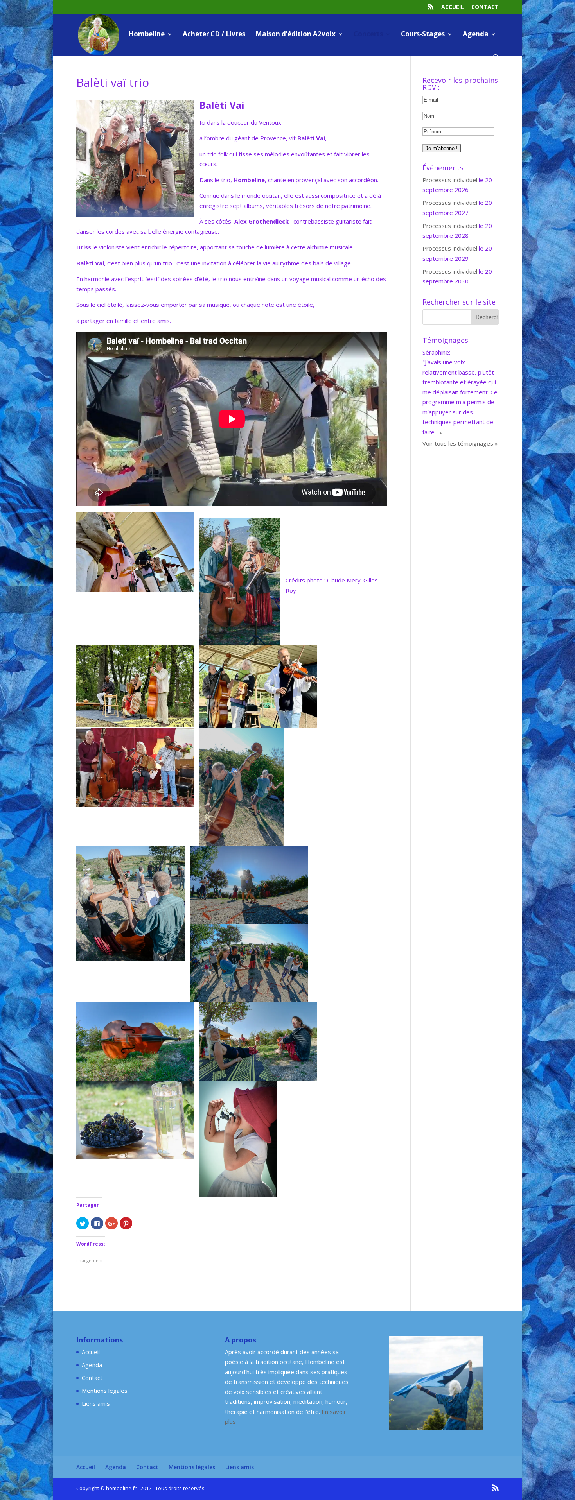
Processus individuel (449, 180)
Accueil (452, 7)
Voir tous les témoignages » (460, 423)
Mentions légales (105, 1390)
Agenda (476, 34)
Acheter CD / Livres (214, 34)
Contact (485, 7)
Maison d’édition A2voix (295, 34)
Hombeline (146, 34)
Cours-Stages (423, 34)
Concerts (368, 34)
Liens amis (96, 1403)
